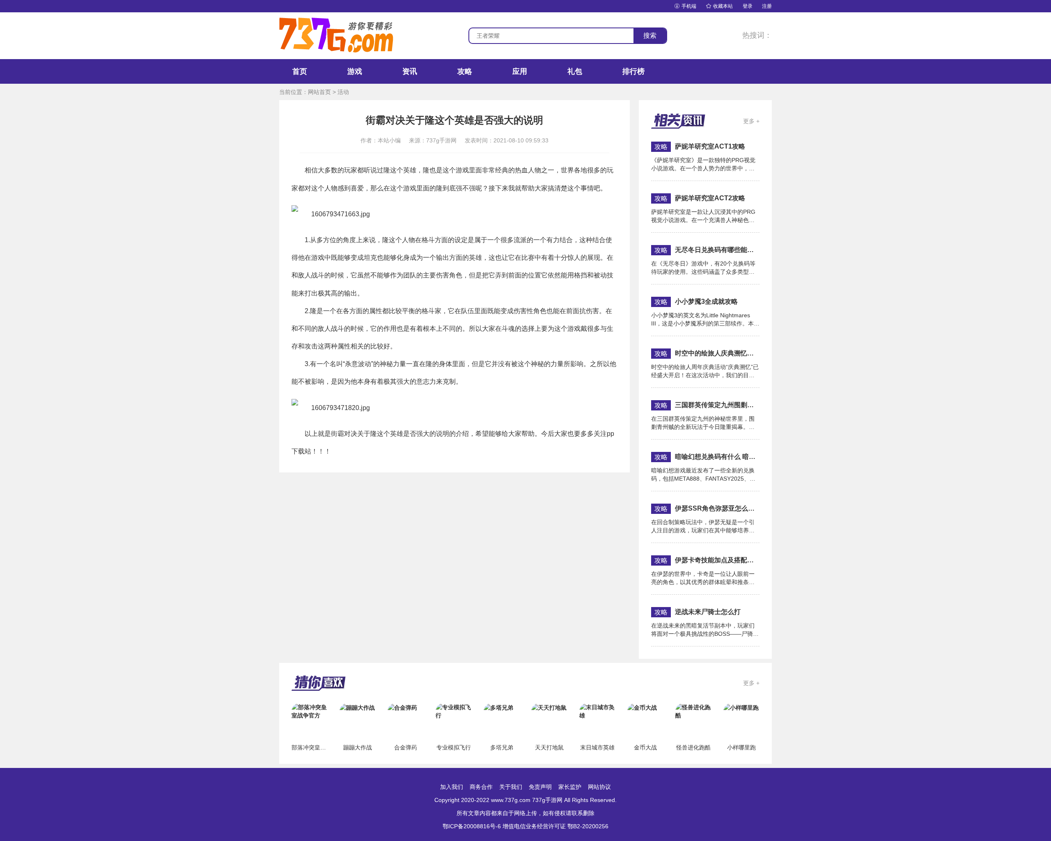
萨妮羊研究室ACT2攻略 (710, 198)
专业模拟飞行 (453, 747)
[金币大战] (642, 707)
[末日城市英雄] (597, 711)
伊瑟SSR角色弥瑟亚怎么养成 (717, 508)
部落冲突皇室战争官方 (320, 747)
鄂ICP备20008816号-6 (472, 826)
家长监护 (569, 787)
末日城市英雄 (597, 747)
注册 (767, 6)
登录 (748, 6)
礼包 (574, 71)
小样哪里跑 (741, 747)
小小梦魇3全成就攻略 (706, 301)
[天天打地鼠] (549, 707)
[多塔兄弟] (498, 707)
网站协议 (599, 787)
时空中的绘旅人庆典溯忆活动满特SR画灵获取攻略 (717, 353)
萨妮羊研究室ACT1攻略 (710, 146)
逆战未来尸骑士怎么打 (708, 611)
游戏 (354, 71)
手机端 (685, 6)
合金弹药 (405, 747)
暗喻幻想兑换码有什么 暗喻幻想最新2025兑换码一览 (717, 456)
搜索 (649, 35)
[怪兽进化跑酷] (693, 711)
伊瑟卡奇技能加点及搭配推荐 (717, 560)
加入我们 (451, 787)
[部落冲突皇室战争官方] (309, 711)
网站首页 (319, 92)
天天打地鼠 (549, 747)
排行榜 (633, 71)
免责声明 (540, 787)
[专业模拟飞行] (454, 711)
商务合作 (481, 787)
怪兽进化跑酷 (693, 747)
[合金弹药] (402, 707)
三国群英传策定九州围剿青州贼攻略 (717, 404)
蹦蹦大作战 (357, 747)
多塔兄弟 (501, 747)
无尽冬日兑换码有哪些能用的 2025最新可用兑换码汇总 (717, 249)
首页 (299, 71)
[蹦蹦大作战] (357, 707)
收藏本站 (719, 6)
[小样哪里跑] (741, 707)
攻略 (464, 71)
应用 (519, 71)
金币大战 (645, 747)
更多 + (751, 121)
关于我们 (510, 787)
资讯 (409, 71)
